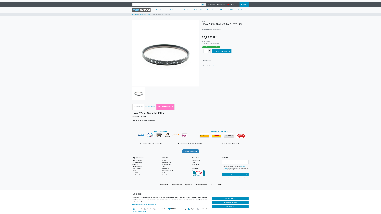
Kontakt (164, 160)
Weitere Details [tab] (150, 106)
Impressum (188, 184)
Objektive (187, 10)
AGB (212, 184)
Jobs (163, 166)
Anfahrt (164, 175)
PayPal (193, 209)
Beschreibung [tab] (138, 106)
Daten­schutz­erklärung (201, 184)
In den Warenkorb (221, 51)
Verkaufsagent (166, 173)
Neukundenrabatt (167, 170)
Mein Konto (195, 164)
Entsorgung (165, 168)
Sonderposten (242, 10)
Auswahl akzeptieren (230, 202)
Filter (221, 10)
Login (193, 162)
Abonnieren (234, 175)
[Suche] (203, 4)
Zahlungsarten (166, 164)
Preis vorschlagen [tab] (165, 106)
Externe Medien (161, 209)
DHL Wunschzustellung (178, 209)
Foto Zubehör (211, 10)
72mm (149, 14)
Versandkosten (216, 65)
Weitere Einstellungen (139, 211)
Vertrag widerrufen (190, 151)
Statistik (149, 209)
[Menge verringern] (209, 52)
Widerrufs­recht (163, 184)
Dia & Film (231, 10)
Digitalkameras (174, 10)
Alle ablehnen (230, 206)
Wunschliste (207, 60)
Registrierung (196, 160)
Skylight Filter (142, 14)
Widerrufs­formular (176, 184)
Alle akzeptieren (230, 198)
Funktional (203, 209)
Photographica (198, 10)
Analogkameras (161, 10)
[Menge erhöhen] (209, 50)
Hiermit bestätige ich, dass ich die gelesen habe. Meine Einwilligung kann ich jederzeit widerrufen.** (236, 168)
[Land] (228, 4)
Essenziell (139, 209)
